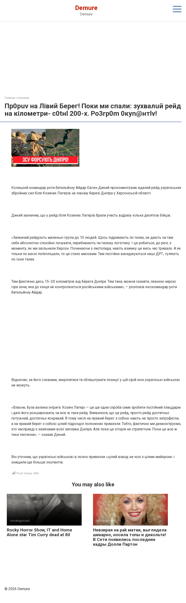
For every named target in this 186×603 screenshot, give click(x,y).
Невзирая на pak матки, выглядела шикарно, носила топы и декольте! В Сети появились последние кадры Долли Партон (129, 537)
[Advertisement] (93, 62)
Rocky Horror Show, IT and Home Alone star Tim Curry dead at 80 (39, 532)
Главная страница (17, 97)
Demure (86, 8)
